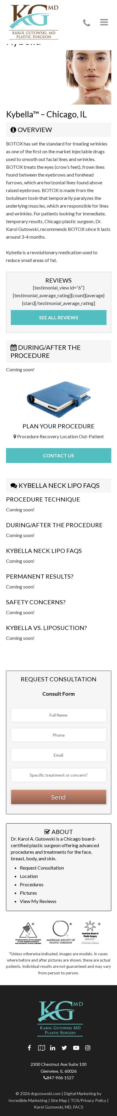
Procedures (32, 884)
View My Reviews (38, 901)
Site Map (59, 1100)
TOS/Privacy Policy (88, 1100)
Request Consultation (42, 867)
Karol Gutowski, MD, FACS (58, 1106)
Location (29, 876)
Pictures (28, 893)
